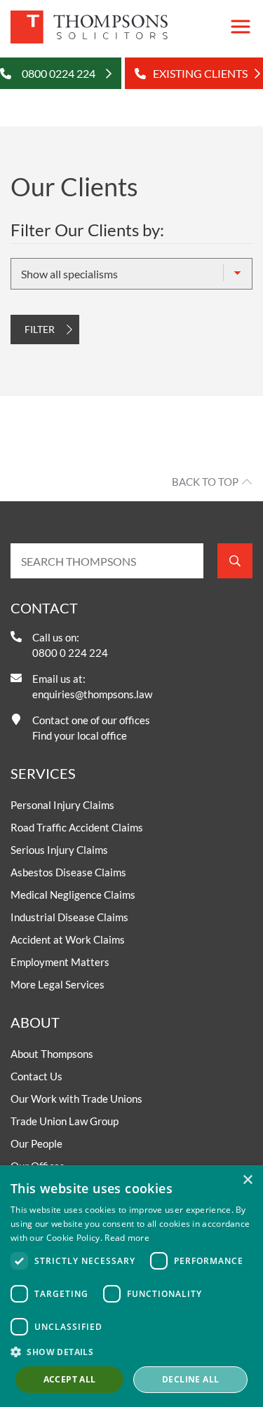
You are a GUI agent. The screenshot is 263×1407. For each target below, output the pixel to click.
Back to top (205, 481)
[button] (131, 1351)
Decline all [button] (190, 1379)
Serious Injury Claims (59, 849)
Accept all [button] (69, 1379)
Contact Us (36, 1076)
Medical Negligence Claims (73, 894)
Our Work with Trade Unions (76, 1098)
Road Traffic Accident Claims (77, 827)
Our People (36, 1143)
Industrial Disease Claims (69, 917)
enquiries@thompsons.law (92, 694)
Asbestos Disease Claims (68, 872)
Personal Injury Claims (62, 804)
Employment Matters (60, 962)
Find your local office (79, 735)
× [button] (247, 1180)
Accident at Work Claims (68, 939)
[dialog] (131, 1286)
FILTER (40, 329)
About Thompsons (52, 1053)
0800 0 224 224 (70, 652)
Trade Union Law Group (65, 1121)
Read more (126, 1238)
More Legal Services (57, 984)
